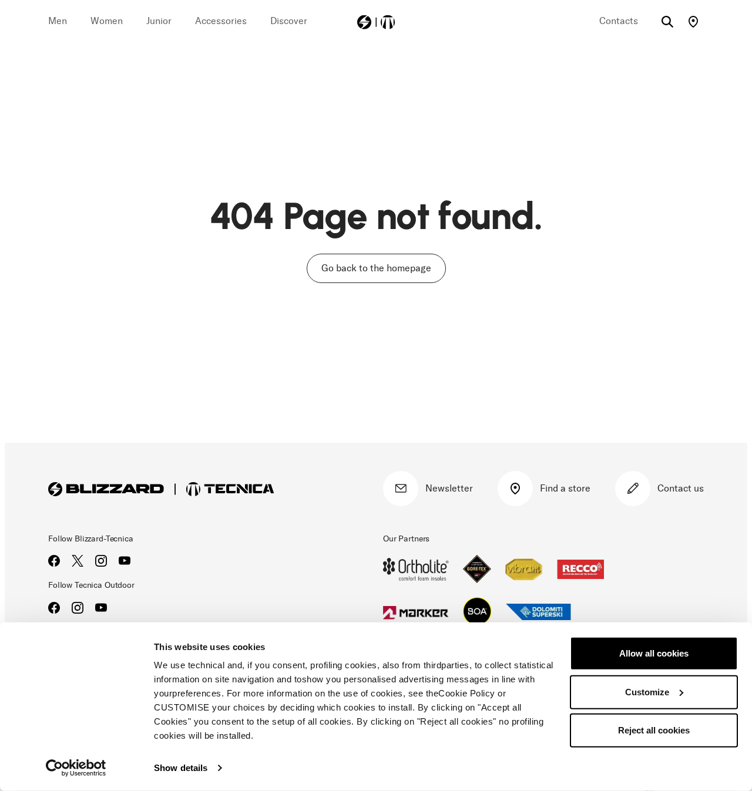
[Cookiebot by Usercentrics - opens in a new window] (76, 768)
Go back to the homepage (376, 268)
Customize (647, 691)
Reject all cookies (654, 730)
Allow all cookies (654, 653)
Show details (180, 768)
